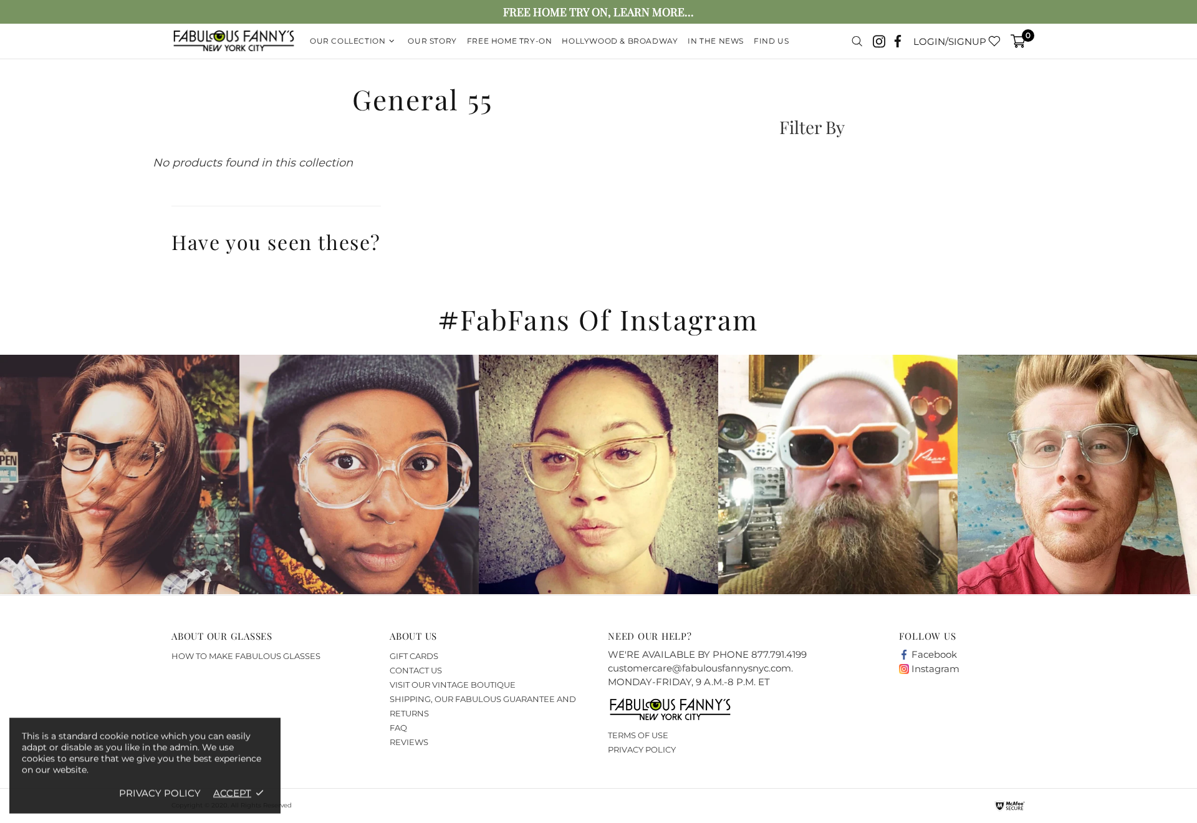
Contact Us (416, 670)
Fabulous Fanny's (233, 41)
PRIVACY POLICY (642, 749)
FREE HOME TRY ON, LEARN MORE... (598, 12)
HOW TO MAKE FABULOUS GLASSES (245, 656)
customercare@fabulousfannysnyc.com (699, 668)
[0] (1018, 41)
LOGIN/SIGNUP (949, 41)
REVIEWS (409, 742)
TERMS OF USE (638, 735)
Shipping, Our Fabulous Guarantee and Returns (483, 706)
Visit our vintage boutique (453, 685)
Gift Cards (414, 656)
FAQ (398, 728)
